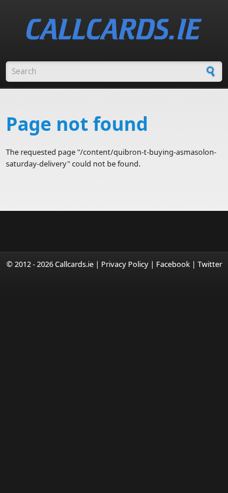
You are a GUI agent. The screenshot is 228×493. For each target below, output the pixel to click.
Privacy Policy (124, 264)
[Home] (114, 29)
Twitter (210, 264)
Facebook (173, 264)
